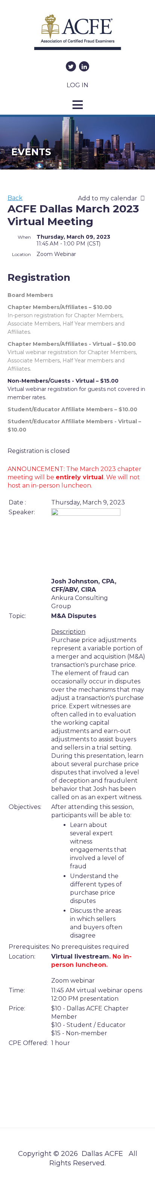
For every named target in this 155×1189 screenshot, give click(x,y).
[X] (71, 66)
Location (21, 254)
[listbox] (112, 198)
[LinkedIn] (84, 66)
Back (15, 197)
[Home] (77, 35)
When (24, 237)
